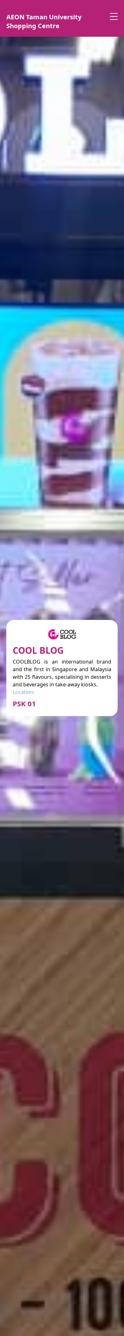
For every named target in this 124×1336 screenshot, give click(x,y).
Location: (24, 692)
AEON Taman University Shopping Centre (43, 21)
